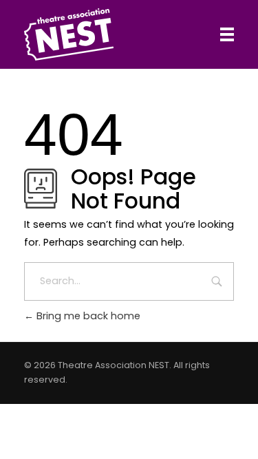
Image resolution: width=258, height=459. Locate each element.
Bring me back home (87, 316)
